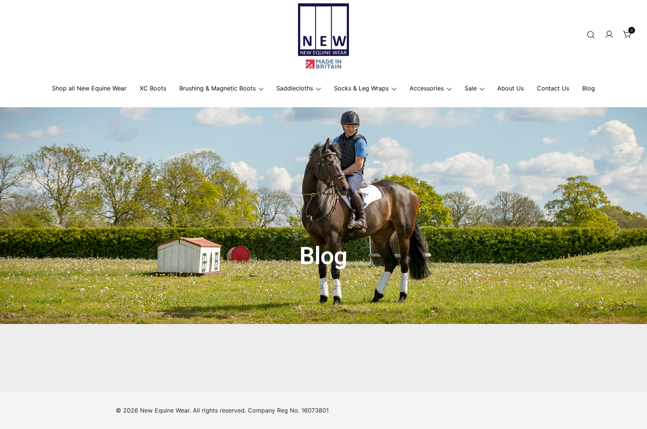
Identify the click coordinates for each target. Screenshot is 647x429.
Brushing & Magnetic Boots (217, 88)
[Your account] (609, 35)
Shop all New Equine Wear (89, 88)
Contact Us (553, 88)
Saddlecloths (294, 88)
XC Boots (153, 88)
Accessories (427, 88)
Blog (588, 88)
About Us (510, 88)
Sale (471, 88)
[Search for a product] (590, 35)
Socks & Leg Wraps (361, 88)
